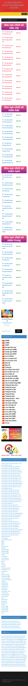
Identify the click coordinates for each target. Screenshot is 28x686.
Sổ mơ (7, 423)
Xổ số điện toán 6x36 (12, 369)
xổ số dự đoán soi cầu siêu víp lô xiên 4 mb (10, 493)
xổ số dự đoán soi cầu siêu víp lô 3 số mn (9, 528)
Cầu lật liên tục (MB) (12, 378)
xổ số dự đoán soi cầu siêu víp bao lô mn (9, 521)
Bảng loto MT (4, 601)
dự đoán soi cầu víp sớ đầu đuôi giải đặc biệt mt (11, 515)
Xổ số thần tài (9, 374)
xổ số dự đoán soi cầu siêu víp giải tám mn (10, 526)
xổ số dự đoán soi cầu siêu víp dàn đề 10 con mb (11, 481)
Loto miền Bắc (10, 407)
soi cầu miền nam (18, 661)
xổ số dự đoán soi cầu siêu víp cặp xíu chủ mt (10, 506)
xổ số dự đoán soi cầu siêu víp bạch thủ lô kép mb (11, 471)
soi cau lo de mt (21, 651)
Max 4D (7, 365)
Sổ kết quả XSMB (11, 349)
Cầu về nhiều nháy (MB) (13, 383)
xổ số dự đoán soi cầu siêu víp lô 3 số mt (9, 511)
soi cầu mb (12, 661)
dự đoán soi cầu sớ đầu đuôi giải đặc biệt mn (10, 531)
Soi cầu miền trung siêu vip (7, 503)
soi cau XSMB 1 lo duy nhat (13, 657)
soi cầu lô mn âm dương (13, 659)
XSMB (7, 340)
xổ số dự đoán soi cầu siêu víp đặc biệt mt (10, 508)
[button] (24, 14)
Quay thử (3, 604)
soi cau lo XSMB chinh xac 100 (14, 654)
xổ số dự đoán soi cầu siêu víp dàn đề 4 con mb (11, 476)
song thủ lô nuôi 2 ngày (13, 662)
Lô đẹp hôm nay (20, 646)
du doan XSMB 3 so (20, 641)
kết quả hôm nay (10, 347)
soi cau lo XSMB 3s (12, 652)
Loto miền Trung (10, 412)
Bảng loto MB (4, 599)
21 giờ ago (7, 325)
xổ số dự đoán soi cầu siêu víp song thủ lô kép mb (11, 500)
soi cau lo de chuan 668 (6, 649)
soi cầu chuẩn (22, 657)
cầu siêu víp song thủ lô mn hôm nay (7, 208)
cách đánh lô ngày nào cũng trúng (11, 637)
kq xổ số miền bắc (21, 644)
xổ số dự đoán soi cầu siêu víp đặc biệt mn (10, 524)
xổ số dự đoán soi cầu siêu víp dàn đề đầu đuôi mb (11, 483)
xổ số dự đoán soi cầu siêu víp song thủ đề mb (11, 498)
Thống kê (8, 367)
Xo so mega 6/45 (11, 358)
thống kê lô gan (4, 583)
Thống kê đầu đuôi (11, 385)
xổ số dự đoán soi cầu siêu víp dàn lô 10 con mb (11, 485)
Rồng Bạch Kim (23, 647)
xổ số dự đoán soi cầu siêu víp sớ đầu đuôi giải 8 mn (12, 529)
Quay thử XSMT (10, 418)
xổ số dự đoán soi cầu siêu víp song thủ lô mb (10, 501)
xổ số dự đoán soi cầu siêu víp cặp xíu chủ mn (11, 523)
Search (18, 331)
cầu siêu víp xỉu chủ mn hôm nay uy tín (7, 177)
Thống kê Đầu (9, 394)
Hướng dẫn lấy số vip (5, 536)
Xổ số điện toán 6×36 (5, 568)
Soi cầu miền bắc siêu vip (6, 465)
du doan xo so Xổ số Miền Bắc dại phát (18, 639)
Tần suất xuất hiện (11, 403)
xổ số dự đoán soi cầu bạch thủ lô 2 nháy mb (10, 466)
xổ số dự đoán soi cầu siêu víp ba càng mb (10, 468)
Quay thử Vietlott (10, 421)
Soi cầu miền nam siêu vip (6, 519)
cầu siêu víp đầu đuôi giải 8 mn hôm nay (7, 216)
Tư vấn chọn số (4, 538)
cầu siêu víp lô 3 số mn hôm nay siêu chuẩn (7, 229)
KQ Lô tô (3, 598)
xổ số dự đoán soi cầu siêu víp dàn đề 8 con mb (11, 480)
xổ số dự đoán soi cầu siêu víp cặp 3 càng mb (10, 475)
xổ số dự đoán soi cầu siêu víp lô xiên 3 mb (10, 491)
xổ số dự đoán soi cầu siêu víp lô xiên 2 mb (10, 490)
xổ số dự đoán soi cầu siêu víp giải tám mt (10, 510)
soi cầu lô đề (6, 661)
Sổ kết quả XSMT (11, 354)
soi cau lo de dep (15, 649)
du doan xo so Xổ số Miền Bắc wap (8, 641)
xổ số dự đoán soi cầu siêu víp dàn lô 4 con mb (11, 486)
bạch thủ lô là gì (4, 636)
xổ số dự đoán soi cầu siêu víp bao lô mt (9, 505)
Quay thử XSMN (10, 416)
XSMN (7, 343)
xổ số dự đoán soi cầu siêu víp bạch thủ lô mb (10, 473)
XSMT (7, 345)
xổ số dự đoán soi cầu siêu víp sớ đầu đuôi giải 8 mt (12, 513)
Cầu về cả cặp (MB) (11, 380)
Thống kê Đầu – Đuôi (12, 398)
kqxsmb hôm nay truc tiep (11, 644)
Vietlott (2, 554)
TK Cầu (2, 573)
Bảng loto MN (4, 602)
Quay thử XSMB (10, 414)
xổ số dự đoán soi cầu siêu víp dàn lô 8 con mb (11, 496)
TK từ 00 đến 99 (10, 405)
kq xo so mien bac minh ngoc (14, 642)
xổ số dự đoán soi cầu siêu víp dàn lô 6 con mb (11, 495)
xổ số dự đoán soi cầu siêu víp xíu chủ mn (10, 534)
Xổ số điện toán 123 (11, 372)
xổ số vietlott (9, 356)
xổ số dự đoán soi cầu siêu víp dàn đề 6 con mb (11, 478)
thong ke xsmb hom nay (12, 664)
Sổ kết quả (3, 548)
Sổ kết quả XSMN (11, 352)
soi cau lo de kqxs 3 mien (12, 651)
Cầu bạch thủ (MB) (11, 376)
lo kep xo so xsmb (13, 646)
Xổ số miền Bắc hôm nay (21, 665)
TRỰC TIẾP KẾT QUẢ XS (6, 539)
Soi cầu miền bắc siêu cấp (6, 488)
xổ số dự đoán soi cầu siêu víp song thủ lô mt (10, 516)
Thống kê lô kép (10, 392)
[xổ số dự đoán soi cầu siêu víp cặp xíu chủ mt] (7, 313)
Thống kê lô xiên (10, 389)
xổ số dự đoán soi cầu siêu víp (9, 665)
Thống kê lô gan (10, 387)
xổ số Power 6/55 (11, 360)
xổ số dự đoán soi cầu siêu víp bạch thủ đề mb (11, 470)
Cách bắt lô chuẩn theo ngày (14, 636)
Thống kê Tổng (10, 400)
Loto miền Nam (10, 409)
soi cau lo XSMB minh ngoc (14, 656)
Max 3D (7, 363)
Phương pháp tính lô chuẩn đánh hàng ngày (10, 647)
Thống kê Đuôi (10, 396)
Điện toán (3, 566)
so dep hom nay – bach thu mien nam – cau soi (14, 5)
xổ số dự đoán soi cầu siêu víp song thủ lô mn (10, 533)
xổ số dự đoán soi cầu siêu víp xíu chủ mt (10, 518)
